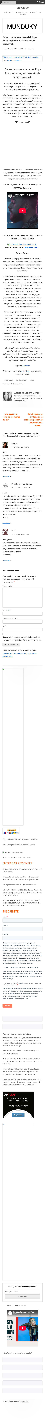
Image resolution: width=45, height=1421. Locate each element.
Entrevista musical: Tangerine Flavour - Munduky (19, 1051)
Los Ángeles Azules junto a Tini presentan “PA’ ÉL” (20, 885)
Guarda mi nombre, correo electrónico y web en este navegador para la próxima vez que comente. (22, 638)
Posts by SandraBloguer (16, 1305)
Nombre (6, 610)
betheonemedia (8, 384)
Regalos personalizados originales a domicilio (20, 839)
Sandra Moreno (8, 49)
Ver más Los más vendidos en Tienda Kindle (17, 857)
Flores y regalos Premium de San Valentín (19, 844)
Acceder (25, 1401)
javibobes (27, 365)
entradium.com (32, 247)
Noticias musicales (19, 384)
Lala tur (14, 443)
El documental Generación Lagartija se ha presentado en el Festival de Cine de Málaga (22, 1043)
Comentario (8, 586)
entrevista (26, 371)
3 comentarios (29, 49)
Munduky (23, 8)
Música (32, 380)
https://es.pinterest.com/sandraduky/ (17, 1353)
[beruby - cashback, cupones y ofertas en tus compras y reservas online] (18, 1104)
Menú (41, 2)
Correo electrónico (11, 618)
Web (4, 626)
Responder (6, 476)
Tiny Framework (14, 1401)
